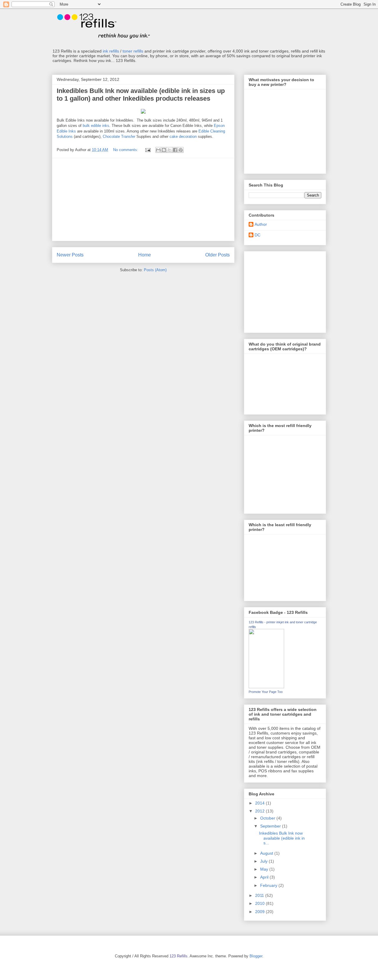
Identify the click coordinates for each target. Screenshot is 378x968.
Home (144, 254)
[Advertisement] (143, 199)
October (268, 818)
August (267, 853)
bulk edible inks (96, 125)
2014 (260, 803)
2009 (260, 911)
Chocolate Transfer (119, 136)
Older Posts (217, 254)
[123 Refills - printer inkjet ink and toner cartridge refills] (266, 686)
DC (257, 235)
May (264, 869)
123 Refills (179, 956)
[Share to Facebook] (175, 150)
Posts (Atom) (155, 270)
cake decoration (183, 136)
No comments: (126, 150)
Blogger (256, 956)
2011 (260, 895)
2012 (260, 811)
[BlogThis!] (164, 150)
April (265, 877)
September (271, 826)
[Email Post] (147, 150)
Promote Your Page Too (266, 692)
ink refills (111, 51)
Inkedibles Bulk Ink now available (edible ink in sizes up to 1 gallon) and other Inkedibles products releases (141, 94)
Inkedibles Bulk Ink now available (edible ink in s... (282, 838)
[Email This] (158, 150)
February (269, 885)
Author (261, 224)
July (264, 861)
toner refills (133, 51)
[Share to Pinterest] (181, 150)
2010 (260, 903)
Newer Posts (70, 254)
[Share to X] (169, 150)
